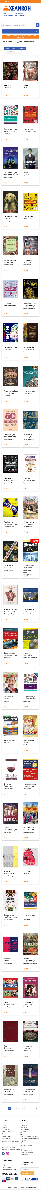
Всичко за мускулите (28, 261)
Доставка (23, 1132)
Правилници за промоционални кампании (26, 1152)
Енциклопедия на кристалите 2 (30, 699)
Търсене (23, 1125)
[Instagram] (7, 1153)
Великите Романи (27, 1047)
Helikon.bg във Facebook (11, 1149)
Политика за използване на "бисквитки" (7, 1136)
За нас (4, 1125)
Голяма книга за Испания (29, 829)
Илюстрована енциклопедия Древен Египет (30, 306)
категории (11, 48)
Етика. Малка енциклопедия (10, 829)
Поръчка (23, 1127)
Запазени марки (8, 960)
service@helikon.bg (9, 1147)
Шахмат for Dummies (28, 567)
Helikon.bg (6, 1)
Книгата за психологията (29, 130)
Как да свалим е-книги (29, 1136)
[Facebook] (3, 1153)
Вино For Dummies (27, 654)
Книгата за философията (29, 217)
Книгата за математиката (10, 479)
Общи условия (7, 1132)
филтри (22, 48)
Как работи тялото (28, 872)
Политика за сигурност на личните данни (10, 1143)
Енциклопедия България (30, 392)
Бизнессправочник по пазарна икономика (32, 786)
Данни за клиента (27, 1134)
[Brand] (17, 6)
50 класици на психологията (10, 436)
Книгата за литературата (10, 305)
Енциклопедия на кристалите (10, 130)
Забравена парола (9, 1169)
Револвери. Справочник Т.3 (29, 1004)
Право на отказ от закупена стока (27, 1144)
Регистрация (6, 1167)
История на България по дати (29, 349)
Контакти (5, 1129)
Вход (3, 1165)
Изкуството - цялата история (29, 175)
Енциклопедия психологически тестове (11, 175)
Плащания (24, 1129)
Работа (4, 1127)
